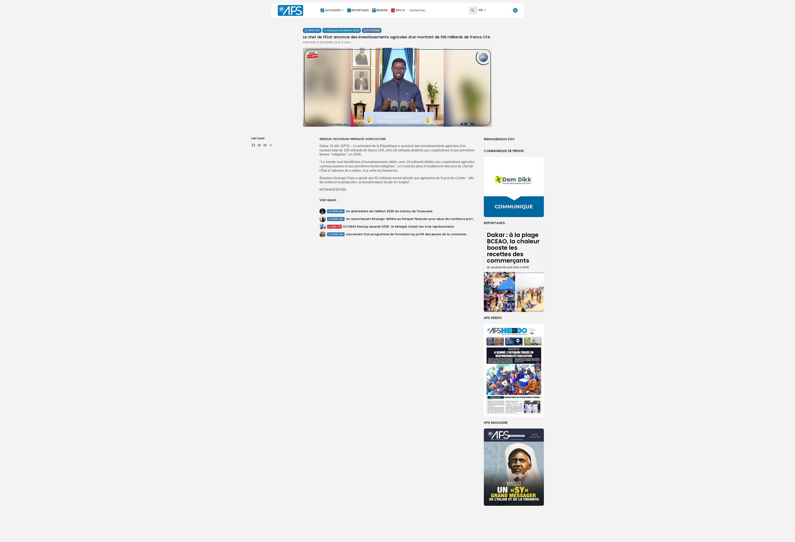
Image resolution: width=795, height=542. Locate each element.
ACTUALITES (333, 10)
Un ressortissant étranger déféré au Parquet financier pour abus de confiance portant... (413, 219)
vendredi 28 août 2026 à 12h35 (509, 267)
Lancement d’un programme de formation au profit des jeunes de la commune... (407, 234)
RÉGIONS (382, 10)
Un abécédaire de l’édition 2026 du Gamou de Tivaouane (389, 211)
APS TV (400, 10)
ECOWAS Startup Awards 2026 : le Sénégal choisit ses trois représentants (398, 227)
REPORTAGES (360, 10)
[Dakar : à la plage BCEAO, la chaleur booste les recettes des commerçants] (514, 292)
